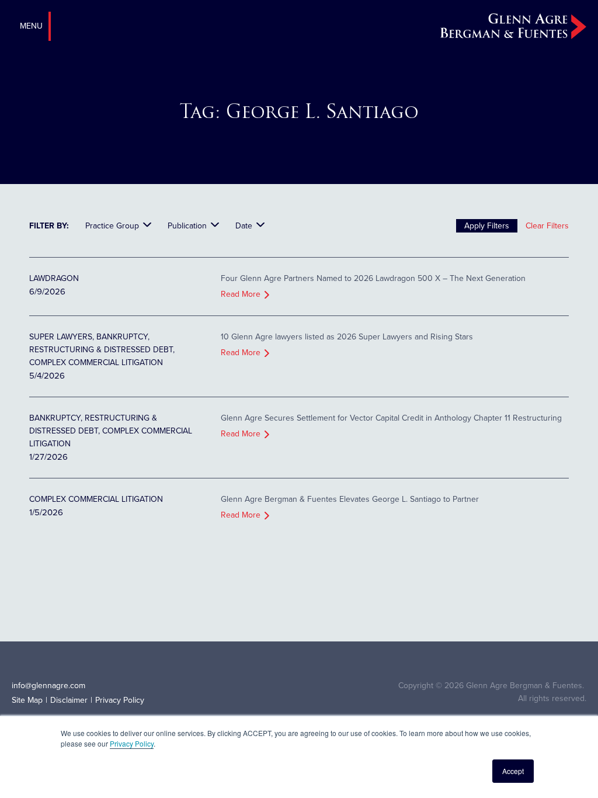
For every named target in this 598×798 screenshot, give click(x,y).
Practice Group (112, 226)
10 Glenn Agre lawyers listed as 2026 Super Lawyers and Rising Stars (347, 337)
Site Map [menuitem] (27, 700)
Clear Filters (547, 226)
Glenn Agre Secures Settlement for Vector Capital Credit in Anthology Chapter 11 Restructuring (391, 418)
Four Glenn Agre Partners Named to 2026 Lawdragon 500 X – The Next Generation (373, 278)
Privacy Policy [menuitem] (119, 700)
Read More (240, 294)
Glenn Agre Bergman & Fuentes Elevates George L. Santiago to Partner (350, 499)
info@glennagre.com (48, 685)
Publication (187, 226)
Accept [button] (513, 771)
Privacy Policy (132, 743)
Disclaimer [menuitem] (69, 700)
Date (243, 226)
